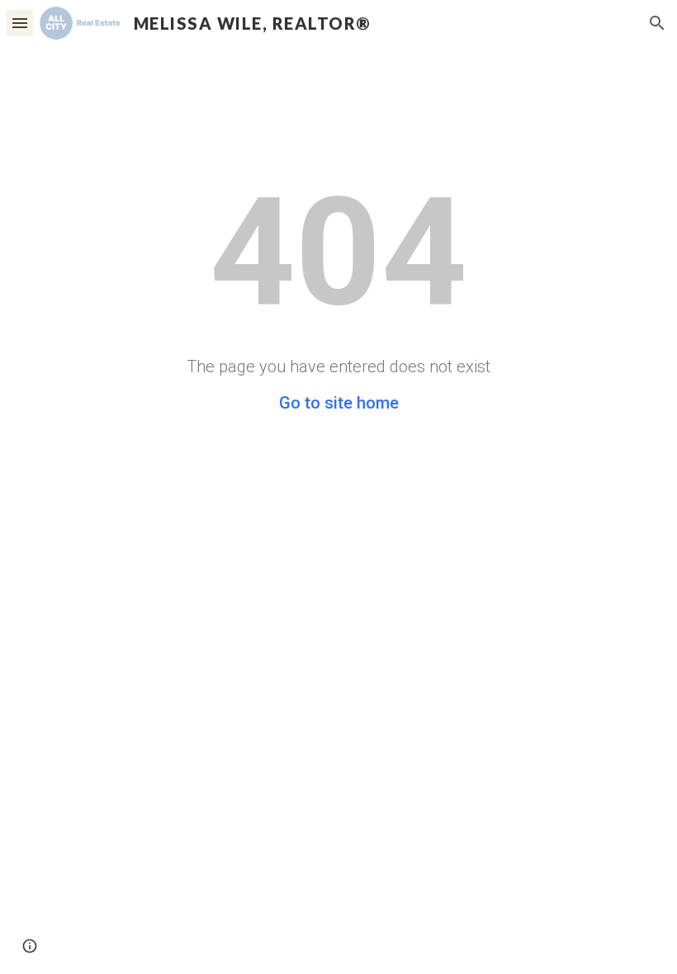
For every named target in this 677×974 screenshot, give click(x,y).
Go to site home (339, 403)
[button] (20, 22)
